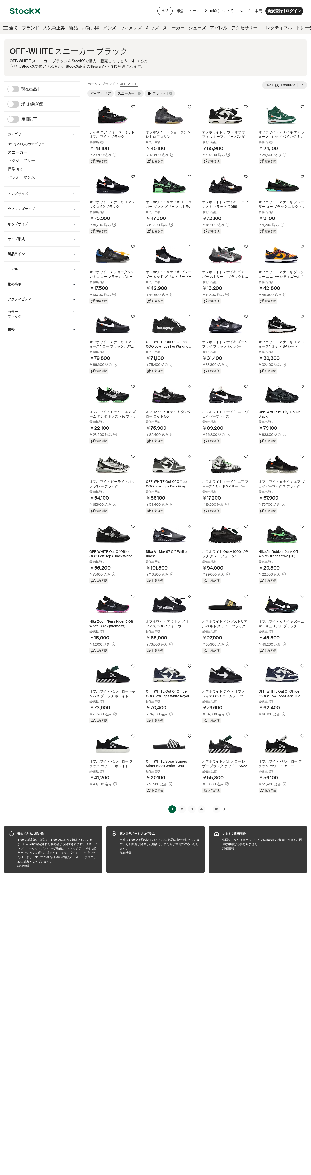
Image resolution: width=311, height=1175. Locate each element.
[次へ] (224, 809)
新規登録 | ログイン (284, 10)
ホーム (92, 84)
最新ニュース (188, 10)
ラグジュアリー (21, 160)
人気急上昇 (54, 28)
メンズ (109, 28)
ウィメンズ (131, 28)
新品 (73, 28)
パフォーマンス (21, 177)
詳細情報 (57, 866)
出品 (165, 10)
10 (216, 809)
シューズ (197, 28)
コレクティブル (276, 28)
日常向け (15, 168)
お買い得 (90, 28)
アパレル (218, 28)
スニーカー (174, 28)
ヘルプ (244, 10)
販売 (258, 10)
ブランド (30, 28)
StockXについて (220, 12)
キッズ (152, 28)
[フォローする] (133, 107)
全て (13, 28)
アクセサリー (244, 28)
